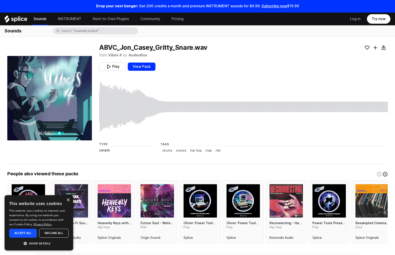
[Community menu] (163, 19)
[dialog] (39, 222)
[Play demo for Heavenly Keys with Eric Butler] (114, 201)
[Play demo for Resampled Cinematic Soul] (372, 201)
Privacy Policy (43, 224)
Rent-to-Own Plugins (111, 19)
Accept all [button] (23, 233)
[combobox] (99, 31)
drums (167, 150)
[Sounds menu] (49, 19)
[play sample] (243, 107)
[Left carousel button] (379, 174)
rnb (218, 150)
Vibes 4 (115, 55)
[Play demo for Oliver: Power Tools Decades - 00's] (200, 201)
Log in (355, 19)
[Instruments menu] (84, 19)
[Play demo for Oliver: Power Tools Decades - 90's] (243, 201)
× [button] (68, 200)
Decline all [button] (54, 233)
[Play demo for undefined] (49, 98)
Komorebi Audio (282, 238)
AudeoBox (137, 55)
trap (209, 150)
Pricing (178, 19)
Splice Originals (109, 238)
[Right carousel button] (385, 174)
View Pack (142, 66)
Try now (379, 19)
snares (181, 150)
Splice (188, 238)
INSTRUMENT (69, 19)
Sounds (40, 19)
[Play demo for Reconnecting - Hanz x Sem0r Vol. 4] (286, 201)
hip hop (196, 150)
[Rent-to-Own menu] (132, 19)
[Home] (16, 20)
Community (150, 19)
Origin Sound (150, 238)
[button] (39, 243)
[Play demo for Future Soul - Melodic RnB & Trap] (157, 201)
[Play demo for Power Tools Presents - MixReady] (329, 201)
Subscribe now (274, 6)
